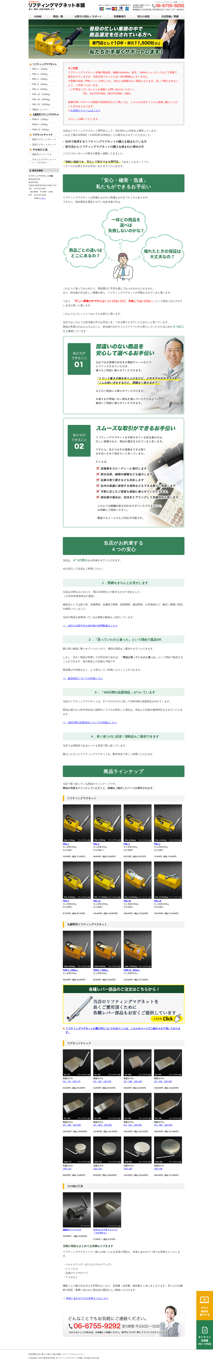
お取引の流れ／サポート (88, 16)
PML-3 (127, 844)
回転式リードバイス (72, 1230)
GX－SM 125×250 (102, 1081)
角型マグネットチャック (44, 139)
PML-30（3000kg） (42, 104)
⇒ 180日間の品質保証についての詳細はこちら (90, 722)
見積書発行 (120, 16)
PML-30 (157, 901)
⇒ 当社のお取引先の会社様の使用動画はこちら (90, 625)
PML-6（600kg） (40, 89)
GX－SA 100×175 (71, 1081)
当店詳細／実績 (170, 16)
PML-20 (127, 901)
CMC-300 (158, 1169)
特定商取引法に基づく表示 (40, 1354)
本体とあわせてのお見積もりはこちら (87, 1298)
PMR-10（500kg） (132, 970)
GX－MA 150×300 (163, 1081)
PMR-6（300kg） (101, 970)
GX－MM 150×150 (133, 1081)
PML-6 (66, 901)
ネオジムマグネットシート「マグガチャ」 (44, 161)
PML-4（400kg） (40, 84)
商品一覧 (58, 16)
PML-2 (96, 844)
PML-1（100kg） (40, 69)
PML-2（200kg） (40, 74)
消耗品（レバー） (41, 109)
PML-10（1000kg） (42, 94)
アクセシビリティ (77, 1354)
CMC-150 (97, 1169)
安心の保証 (143, 16)
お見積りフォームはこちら (85, 110)
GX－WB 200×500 (163, 1125)
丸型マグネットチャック (44, 144)
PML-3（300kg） (40, 79)
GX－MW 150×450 (102, 1125)
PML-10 (96, 901)
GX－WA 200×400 (133, 1125)
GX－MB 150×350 (72, 1125)
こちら (42, 198)
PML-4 (157, 844)
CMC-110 (67, 1169)
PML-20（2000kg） (42, 99)
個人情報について (60, 1354)
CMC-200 (128, 1169)
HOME (38, 16)
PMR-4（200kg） (71, 970)
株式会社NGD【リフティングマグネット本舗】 (63, 1358)
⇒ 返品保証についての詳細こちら (83, 678)
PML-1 (66, 844)
